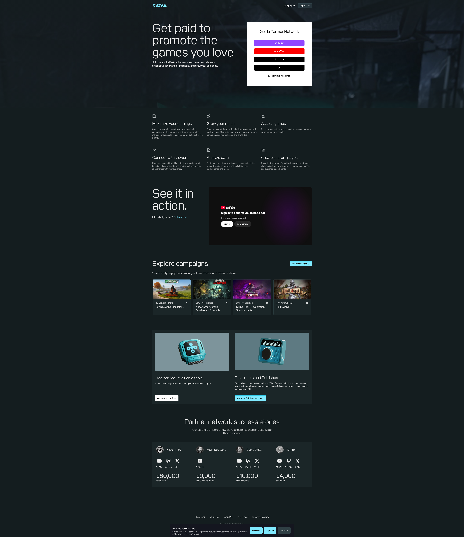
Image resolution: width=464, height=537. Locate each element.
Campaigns (200, 517)
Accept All (256, 530)
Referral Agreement (260, 517)
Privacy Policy (243, 517)
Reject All (270, 530)
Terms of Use (228, 517)
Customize (284, 530)
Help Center (214, 517)
